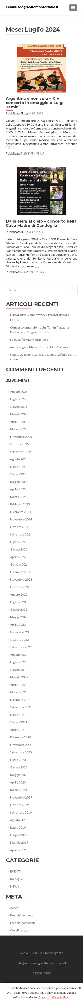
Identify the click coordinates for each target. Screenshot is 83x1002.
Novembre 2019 (21, 797)
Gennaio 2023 (19, 632)
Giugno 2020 (18, 767)
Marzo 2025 (18, 496)
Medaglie (16, 879)
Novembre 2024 (21, 519)
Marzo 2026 (18, 429)
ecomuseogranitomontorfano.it (32, 7)
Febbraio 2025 (20, 504)
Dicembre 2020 (20, 737)
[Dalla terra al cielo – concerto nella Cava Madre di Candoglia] (41, 190)
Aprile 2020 (18, 782)
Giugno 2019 (18, 835)
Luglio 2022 (18, 662)
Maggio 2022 (19, 677)
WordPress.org (20, 930)
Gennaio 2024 (19, 564)
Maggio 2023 (19, 617)
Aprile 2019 (18, 850)
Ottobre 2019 (19, 805)
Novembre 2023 (21, 579)
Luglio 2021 (18, 714)
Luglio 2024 (18, 542)
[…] (8, 147)
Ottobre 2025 (19, 444)
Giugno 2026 (18, 406)
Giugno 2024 (18, 549)
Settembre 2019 (21, 812)
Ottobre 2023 (19, 587)
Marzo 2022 (18, 692)
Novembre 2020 (21, 744)
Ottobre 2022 (19, 639)
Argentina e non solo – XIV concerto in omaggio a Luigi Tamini (35, 102)
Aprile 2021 (18, 729)
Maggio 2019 (19, 842)
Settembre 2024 (21, 534)
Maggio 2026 (19, 414)
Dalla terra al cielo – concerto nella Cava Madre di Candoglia (41, 223)
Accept (43, 997)
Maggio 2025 (19, 481)
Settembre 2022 (21, 647)
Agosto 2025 (18, 459)
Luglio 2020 (18, 760)
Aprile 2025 (18, 489)
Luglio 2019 (18, 827)
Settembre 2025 (21, 451)
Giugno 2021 (18, 722)
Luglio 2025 (18, 466)
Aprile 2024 (18, 557)
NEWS (40, 153)
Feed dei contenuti (22, 915)
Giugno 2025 (18, 474)
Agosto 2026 (18, 391)
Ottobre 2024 (19, 527)
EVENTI (29, 153)
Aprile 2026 (18, 421)
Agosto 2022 (18, 654)
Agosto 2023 (18, 594)
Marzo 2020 (18, 790)
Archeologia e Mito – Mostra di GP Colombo (39, 347)
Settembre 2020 (21, 752)
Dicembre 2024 (20, 512)
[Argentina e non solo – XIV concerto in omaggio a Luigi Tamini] (41, 68)
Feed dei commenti (22, 923)
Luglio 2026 (18, 399)
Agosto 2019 (18, 820)
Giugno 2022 (18, 669)
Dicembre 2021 (20, 699)
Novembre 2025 (21, 436)
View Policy (60, 997)
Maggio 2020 (19, 775)
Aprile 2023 (18, 624)
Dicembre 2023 (20, 572)
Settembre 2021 (21, 707)
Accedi (14, 908)
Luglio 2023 (18, 602)
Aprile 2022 (18, 684)
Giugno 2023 (18, 609)
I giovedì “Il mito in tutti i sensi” (30, 339)
